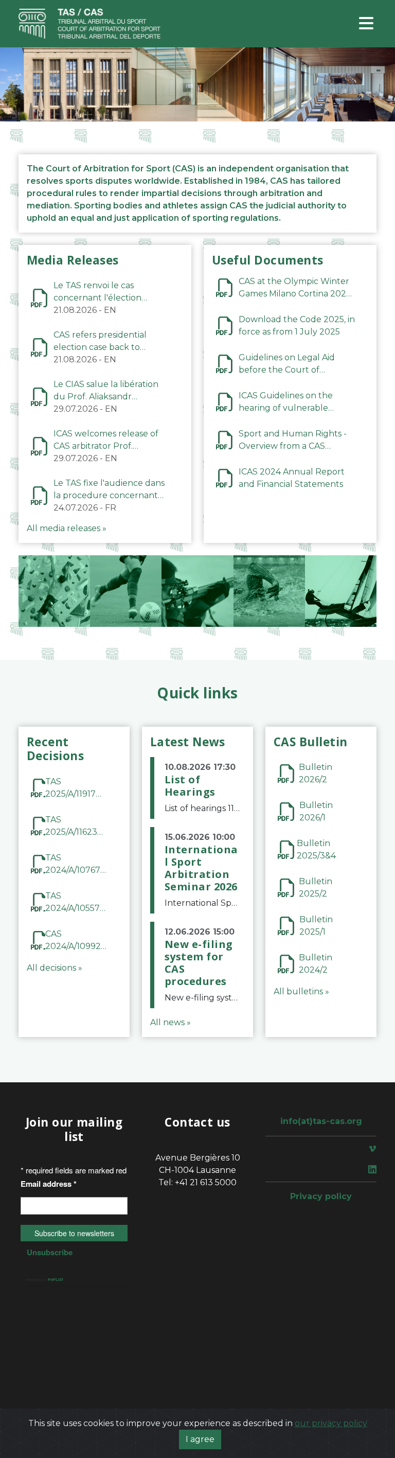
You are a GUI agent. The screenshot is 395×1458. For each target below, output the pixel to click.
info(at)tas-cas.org (321, 1121)
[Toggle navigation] (366, 23)
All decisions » (54, 968)
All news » (170, 1022)
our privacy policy (331, 1423)
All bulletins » (301, 991)
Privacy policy (321, 1196)
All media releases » (66, 528)
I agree (200, 1439)
